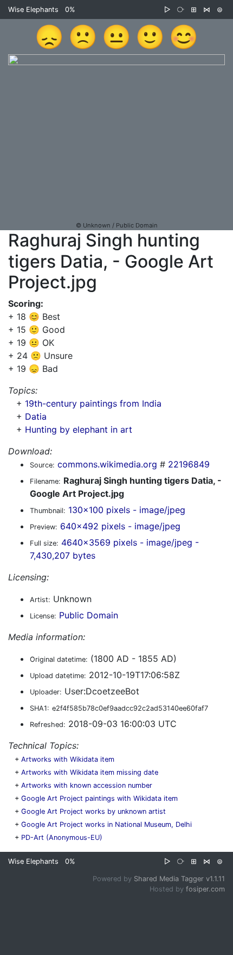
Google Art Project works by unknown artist (93, 811)
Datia (36, 416)
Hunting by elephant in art (78, 429)
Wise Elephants (33, 9)
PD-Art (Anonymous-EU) (61, 837)
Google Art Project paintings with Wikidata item (99, 798)
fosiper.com (205, 889)
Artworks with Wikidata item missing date (89, 772)
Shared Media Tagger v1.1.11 (179, 879)
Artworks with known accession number (86, 785)
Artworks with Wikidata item (67, 759)
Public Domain (88, 615)
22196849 (189, 464)
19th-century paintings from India (93, 403)
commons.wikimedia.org (107, 464)
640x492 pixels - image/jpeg (120, 526)
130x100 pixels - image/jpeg (126, 509)
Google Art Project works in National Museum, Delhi (106, 824)
